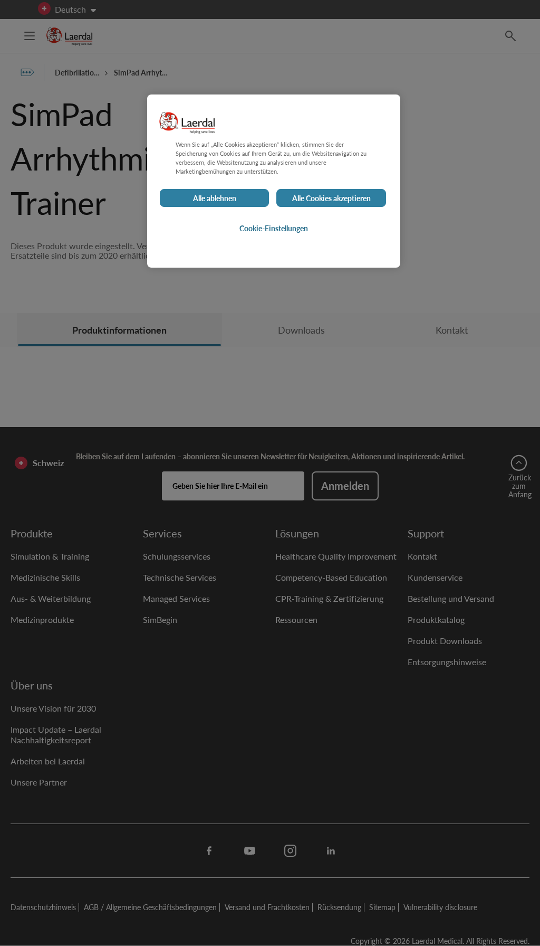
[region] (273, 181)
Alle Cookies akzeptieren (331, 198)
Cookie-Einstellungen (273, 228)
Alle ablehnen (214, 198)
